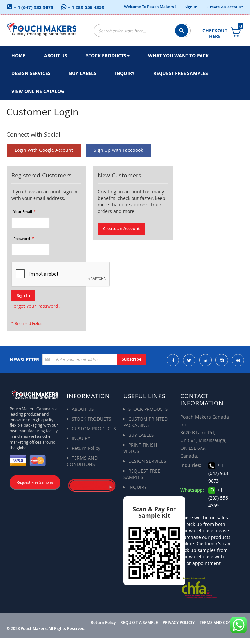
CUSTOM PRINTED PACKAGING (145, 422)
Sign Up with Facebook (118, 150)
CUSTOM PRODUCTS (94, 428)
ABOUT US (83, 409)
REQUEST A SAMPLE (139, 622)
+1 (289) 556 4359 (218, 498)
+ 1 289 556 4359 (85, 7)
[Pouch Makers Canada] (41, 28)
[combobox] (142, 30)
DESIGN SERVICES (147, 461)
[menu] (125, 73)
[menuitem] (18, 55)
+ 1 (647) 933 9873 (32, 7)
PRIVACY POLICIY (179, 622)
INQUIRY (81, 438)
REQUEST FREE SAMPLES (141, 474)
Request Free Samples (35, 482)
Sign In (191, 7)
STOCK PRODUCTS (91, 419)
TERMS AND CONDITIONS (82, 461)
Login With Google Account (44, 150)
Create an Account (225, 7)
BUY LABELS (141, 435)
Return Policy (86, 448)
